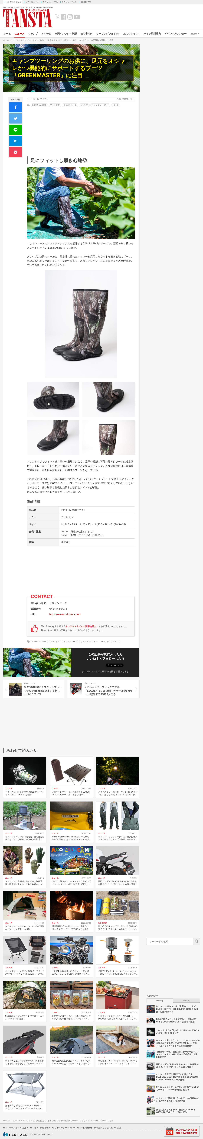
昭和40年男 (86, 2)
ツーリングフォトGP (107, 33)
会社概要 (46, 1127)
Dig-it (35, 1127)
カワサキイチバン (69, 2)
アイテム (46, 33)
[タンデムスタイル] (27, 18)
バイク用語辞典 (152, 33)
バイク (115, 105)
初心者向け (86, 33)
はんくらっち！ (131, 33)
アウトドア (55, 105)
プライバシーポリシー (65, 1127)
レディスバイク (32, 2)
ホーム (7, 33)
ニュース (19, 33)
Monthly (186, 1000)
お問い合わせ (86, 1127)
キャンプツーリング (100, 105)
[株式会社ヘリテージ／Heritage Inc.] (15, 1134)
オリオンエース (70, 105)
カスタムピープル (50, 2)
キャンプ (33, 33)
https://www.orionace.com (65, 614)
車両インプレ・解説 (66, 33)
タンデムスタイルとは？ (17, 1127)
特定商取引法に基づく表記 (108, 1127)
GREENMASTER (39, 105)
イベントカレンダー (175, 33)
